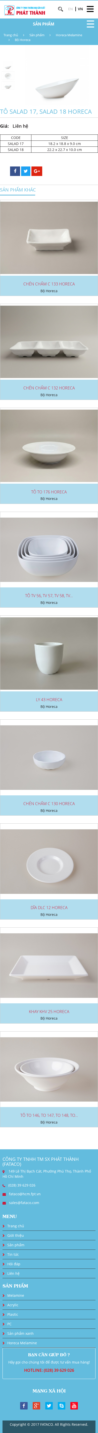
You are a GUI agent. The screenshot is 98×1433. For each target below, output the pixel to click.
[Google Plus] (36, 1405)
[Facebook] (24, 1405)
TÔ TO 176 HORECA (49, 492)
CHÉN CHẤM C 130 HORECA (49, 803)
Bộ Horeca (22, 39)
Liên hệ (13, 1273)
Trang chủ (11, 35)
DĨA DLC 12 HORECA (49, 907)
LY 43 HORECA (49, 699)
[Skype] (61, 1405)
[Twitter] (49, 1405)
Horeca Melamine (69, 35)
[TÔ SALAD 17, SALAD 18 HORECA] (57, 75)
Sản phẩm (36, 35)
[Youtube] (74, 1405)
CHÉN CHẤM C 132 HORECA (49, 388)
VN (80, 8)
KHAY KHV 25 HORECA (49, 1011)
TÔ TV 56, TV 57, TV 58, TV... (49, 595)
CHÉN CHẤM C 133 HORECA (49, 284)
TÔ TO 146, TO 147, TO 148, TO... (49, 1115)
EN (70, 8)
